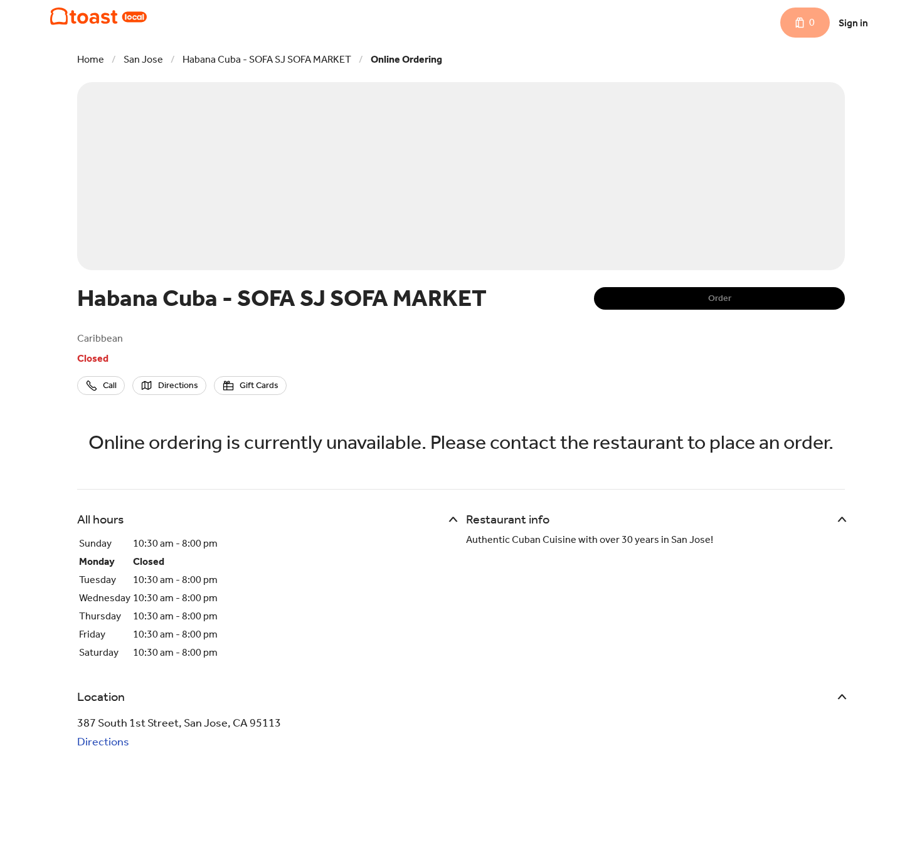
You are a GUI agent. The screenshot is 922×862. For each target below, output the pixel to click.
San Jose (143, 59)
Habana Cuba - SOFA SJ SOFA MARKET (267, 59)
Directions (103, 742)
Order (719, 298)
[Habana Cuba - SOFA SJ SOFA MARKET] (98, 16)
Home (90, 59)
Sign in (853, 23)
